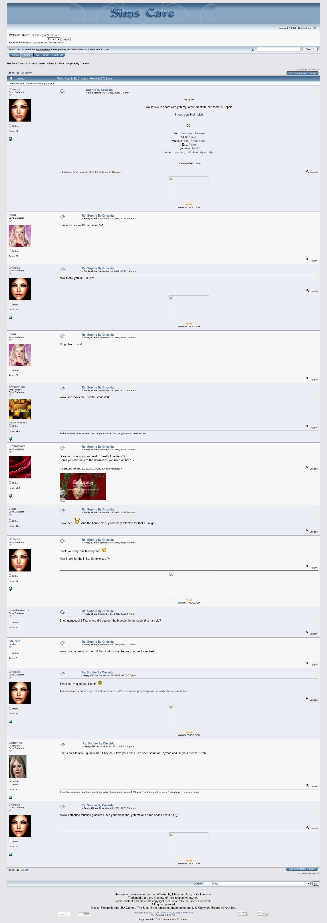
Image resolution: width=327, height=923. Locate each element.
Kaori (12, 215)
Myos (212, 152)
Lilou (12, 508)
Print (313, 74)
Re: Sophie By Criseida (98, 215)
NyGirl (196, 148)
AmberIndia (17, 386)
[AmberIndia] (10, 440)
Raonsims (186, 133)
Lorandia (178, 152)
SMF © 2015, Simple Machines (177, 912)
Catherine (15, 742)
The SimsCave (15, 63)
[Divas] (10, 497)
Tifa (187, 140)
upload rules (43, 49)
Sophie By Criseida (78, 63)
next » (315, 69)
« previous (303, 69)
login (43, 35)
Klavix (193, 137)
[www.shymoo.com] (10, 140)
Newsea (200, 133)
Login (46, 55)
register (54, 35)
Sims (62, 63)
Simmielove (17, 446)
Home (15, 55)
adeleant (14, 641)
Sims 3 (52, 63)
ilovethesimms (19, 610)
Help (37, 55)
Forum (26, 55)
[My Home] (10, 798)
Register (57, 55)
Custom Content (36, 63)
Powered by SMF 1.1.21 (146, 912)
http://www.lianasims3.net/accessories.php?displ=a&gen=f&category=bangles (137, 691)
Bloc (174, 915)
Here (197, 163)
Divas (62, 501)
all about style (197, 152)
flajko (192, 144)
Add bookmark (298, 74)
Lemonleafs (198, 140)
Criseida (14, 89)
